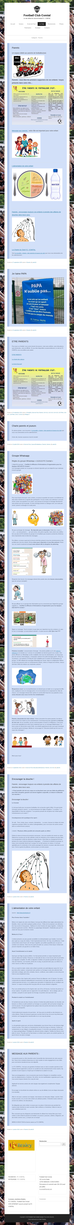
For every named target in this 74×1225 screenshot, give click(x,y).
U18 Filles (12, 414)
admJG (34, 262)
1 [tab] (12, 1164)
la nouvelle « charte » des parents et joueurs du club (30, 253)
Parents (15, 48)
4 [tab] (19, 1164)
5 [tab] (21, 1164)
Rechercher (43, 1141)
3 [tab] (17, 1164)
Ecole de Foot (31, 24)
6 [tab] (24, 1164)
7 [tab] (26, 1164)
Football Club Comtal (37, 15)
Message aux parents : (20, 131)
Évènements (51, 24)
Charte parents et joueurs (24, 426)
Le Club (41, 24)
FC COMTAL (21, 1177)
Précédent (9, 1153)
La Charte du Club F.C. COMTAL (24, 250)
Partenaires (27, 28)
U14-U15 (56, 412)
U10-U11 (45, 412)
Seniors (21, 24)
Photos (61, 24)
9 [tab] (30, 1164)
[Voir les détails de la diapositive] (21, 1153)
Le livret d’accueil (17, 364)
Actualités (29, 412)
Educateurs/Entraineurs (39, 767)
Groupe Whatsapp (20, 455)
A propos (41, 1217)
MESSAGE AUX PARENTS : (26, 1053)
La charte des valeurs (18, 359)
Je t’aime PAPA (19, 273)
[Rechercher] (64, 1144)
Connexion (42, 1199)
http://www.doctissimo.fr (23, 913)
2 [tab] (15, 1164)
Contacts (47, 28)
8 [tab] (28, 1164)
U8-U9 (20, 414)
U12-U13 (50, 412)
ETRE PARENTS (20, 341)
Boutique (37, 28)
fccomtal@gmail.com (45, 1189)
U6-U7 (17, 414)
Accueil (13, 24)
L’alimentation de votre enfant (22, 166)
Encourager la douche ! (23, 779)
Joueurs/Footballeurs (36, 444)
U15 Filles (61, 412)
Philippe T (27, 414)
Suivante (33, 1153)
